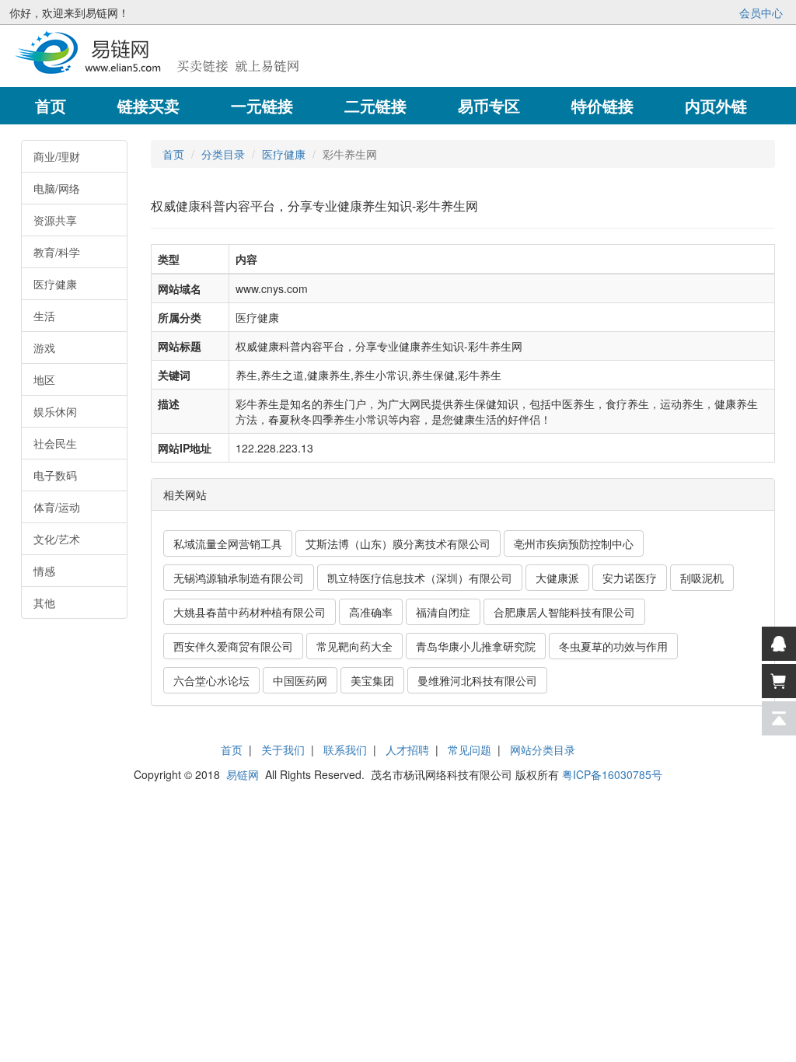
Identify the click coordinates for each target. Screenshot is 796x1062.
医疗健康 (55, 284)
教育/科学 (56, 252)
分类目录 (223, 154)
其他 (44, 602)
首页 (173, 154)
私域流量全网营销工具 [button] (227, 543)
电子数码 (55, 475)
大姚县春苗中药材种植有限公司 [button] (249, 612)
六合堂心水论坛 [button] (211, 680)
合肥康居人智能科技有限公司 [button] (564, 612)
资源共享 (55, 220)
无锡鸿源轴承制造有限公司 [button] (238, 577)
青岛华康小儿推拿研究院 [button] (476, 646)
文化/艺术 (56, 539)
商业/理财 (56, 156)
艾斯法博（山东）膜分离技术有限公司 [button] (398, 543)
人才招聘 (407, 749)
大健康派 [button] (557, 577)
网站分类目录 (542, 749)
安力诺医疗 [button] (629, 577)
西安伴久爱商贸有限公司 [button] (233, 646)
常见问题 (469, 749)
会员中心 (761, 12)
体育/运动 (56, 507)
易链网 (242, 774)
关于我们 (283, 749)
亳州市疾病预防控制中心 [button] (574, 543)
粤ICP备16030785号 (612, 774)
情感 (44, 570)
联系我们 (345, 749)
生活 (44, 315)
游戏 (44, 347)
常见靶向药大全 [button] (354, 646)
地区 (44, 379)
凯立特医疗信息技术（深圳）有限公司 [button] (419, 577)
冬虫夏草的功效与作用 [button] (613, 646)
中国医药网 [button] (300, 680)
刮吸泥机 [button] (702, 577)
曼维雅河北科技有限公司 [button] (477, 680)
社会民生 (55, 443)
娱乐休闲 (55, 411)
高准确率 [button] (371, 612)
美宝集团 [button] (372, 680)
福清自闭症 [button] (443, 612)
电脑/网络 (56, 188)
